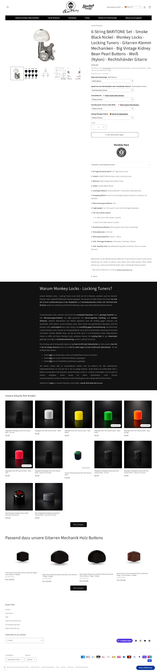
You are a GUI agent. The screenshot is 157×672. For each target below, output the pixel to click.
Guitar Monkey (14, 667)
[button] (7, 7)
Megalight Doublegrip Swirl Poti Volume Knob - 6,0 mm (17, 431)
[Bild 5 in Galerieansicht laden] (74, 73)
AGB (6, 617)
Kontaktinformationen (82, 667)
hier (50, 358)
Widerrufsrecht (35, 667)
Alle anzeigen (78, 524)
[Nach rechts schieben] (83, 73)
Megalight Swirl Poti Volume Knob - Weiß (48, 431)
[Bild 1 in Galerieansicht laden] (17, 73)
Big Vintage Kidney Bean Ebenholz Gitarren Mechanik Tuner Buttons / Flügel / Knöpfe (96, 575)
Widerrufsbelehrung (124, 270)
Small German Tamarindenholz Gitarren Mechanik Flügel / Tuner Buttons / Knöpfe (132, 574)
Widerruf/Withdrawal (145, 668)
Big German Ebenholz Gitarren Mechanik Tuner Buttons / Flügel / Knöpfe (60, 575)
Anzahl (93, 123)
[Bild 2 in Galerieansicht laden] (31, 73)
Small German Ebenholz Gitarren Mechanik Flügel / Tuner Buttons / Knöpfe (21, 573)
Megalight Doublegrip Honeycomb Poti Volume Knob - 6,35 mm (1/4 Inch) (136, 472)
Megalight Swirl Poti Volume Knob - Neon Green (107, 431)
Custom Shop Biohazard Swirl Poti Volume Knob (78, 474)
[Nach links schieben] (7, 73)
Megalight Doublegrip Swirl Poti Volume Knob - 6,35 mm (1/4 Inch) (47, 472)
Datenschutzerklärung (13, 621)
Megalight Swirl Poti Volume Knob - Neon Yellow (78, 431)
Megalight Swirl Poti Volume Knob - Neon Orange (137, 431)
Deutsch (130, 7)
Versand (63, 667)
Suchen (7, 609)
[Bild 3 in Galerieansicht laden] (45, 73)
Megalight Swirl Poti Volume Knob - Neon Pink (18, 472)
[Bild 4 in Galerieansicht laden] (59, 73)
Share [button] (95, 276)
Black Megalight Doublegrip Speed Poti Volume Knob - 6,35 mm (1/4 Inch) (47, 514)
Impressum (9, 613)
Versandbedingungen (12, 624)
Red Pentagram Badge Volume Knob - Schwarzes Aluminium (17, 514)
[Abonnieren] (41, 640)
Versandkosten (107, 68)
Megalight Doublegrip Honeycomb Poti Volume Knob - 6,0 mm (106, 472)
